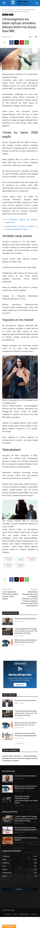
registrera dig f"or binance (11, 756)
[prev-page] (3, 650)
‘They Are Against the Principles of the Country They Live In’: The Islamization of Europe (26, 631)
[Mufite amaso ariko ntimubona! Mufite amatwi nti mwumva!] (7, 642)
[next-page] (7, 650)
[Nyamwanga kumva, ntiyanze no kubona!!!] (7, 840)
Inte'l (4, 634)
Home (4, 9)
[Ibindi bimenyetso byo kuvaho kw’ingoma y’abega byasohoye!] (7, 736)
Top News (11, 9)
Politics (5, 624)
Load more (19, 743)
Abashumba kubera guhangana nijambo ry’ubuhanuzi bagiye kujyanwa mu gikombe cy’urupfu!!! (20, 758)
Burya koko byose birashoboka (25, 619)
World (11, 14)
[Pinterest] (21, 42)
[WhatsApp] (27, 42)
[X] (16, 42)
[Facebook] (11, 42)
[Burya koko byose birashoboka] (7, 621)
